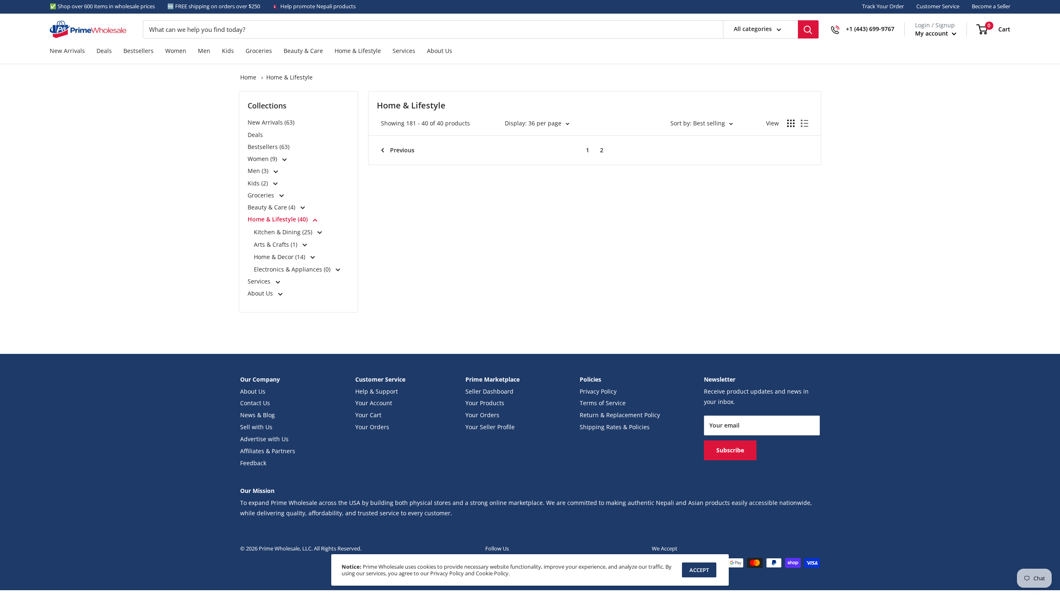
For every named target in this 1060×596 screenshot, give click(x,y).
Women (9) (263, 159)
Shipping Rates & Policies (615, 427)
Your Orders (372, 427)
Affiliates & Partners (267, 451)
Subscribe (730, 450)
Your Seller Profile (490, 427)
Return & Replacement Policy (620, 415)
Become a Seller (991, 6)
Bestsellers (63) (268, 147)
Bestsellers (138, 51)
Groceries (259, 51)
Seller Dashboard (489, 391)
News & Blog (257, 415)
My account (932, 33)
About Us (439, 51)
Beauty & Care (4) (272, 207)
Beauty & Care (303, 51)
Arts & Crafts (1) (276, 244)
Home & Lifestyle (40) (278, 219)
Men (204, 51)
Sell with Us (256, 427)
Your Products (484, 403)
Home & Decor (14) (280, 257)
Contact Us (255, 403)
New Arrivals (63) (271, 122)
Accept (699, 570)
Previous (402, 150)
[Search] (808, 29)
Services (404, 51)
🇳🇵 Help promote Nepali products (314, 6)
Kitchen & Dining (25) (284, 232)
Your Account (373, 403)
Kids (228, 51)
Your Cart (368, 415)
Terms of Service (603, 403)
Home (248, 77)
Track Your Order (883, 6)
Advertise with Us (264, 439)
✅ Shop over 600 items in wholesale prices (102, 6)
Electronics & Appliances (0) (293, 269)
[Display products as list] (804, 123)
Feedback (253, 463)
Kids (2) (259, 183)
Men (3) (259, 171)
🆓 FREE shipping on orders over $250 (213, 6)
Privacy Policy (598, 391)
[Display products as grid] (791, 123)
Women (175, 51)
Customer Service (937, 6)
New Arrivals (67, 51)
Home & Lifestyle (358, 51)
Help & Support (376, 391)
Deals (104, 51)
